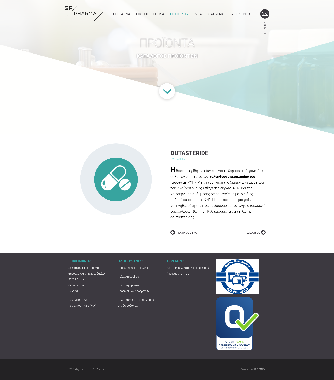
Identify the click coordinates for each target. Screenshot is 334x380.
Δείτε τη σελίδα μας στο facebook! (188, 267)
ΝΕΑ (198, 14)
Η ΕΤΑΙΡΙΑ (121, 14)
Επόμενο (254, 233)
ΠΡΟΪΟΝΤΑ (179, 14)
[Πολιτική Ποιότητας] (237, 276)
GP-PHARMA (84, 13)
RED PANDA (260, 369)
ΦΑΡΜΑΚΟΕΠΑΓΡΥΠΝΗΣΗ (230, 14)
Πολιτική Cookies (128, 276)
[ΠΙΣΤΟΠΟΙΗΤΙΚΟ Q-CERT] (237, 323)
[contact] (264, 14)
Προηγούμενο (186, 233)
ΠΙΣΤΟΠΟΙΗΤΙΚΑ (150, 14)
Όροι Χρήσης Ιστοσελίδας (133, 267)
